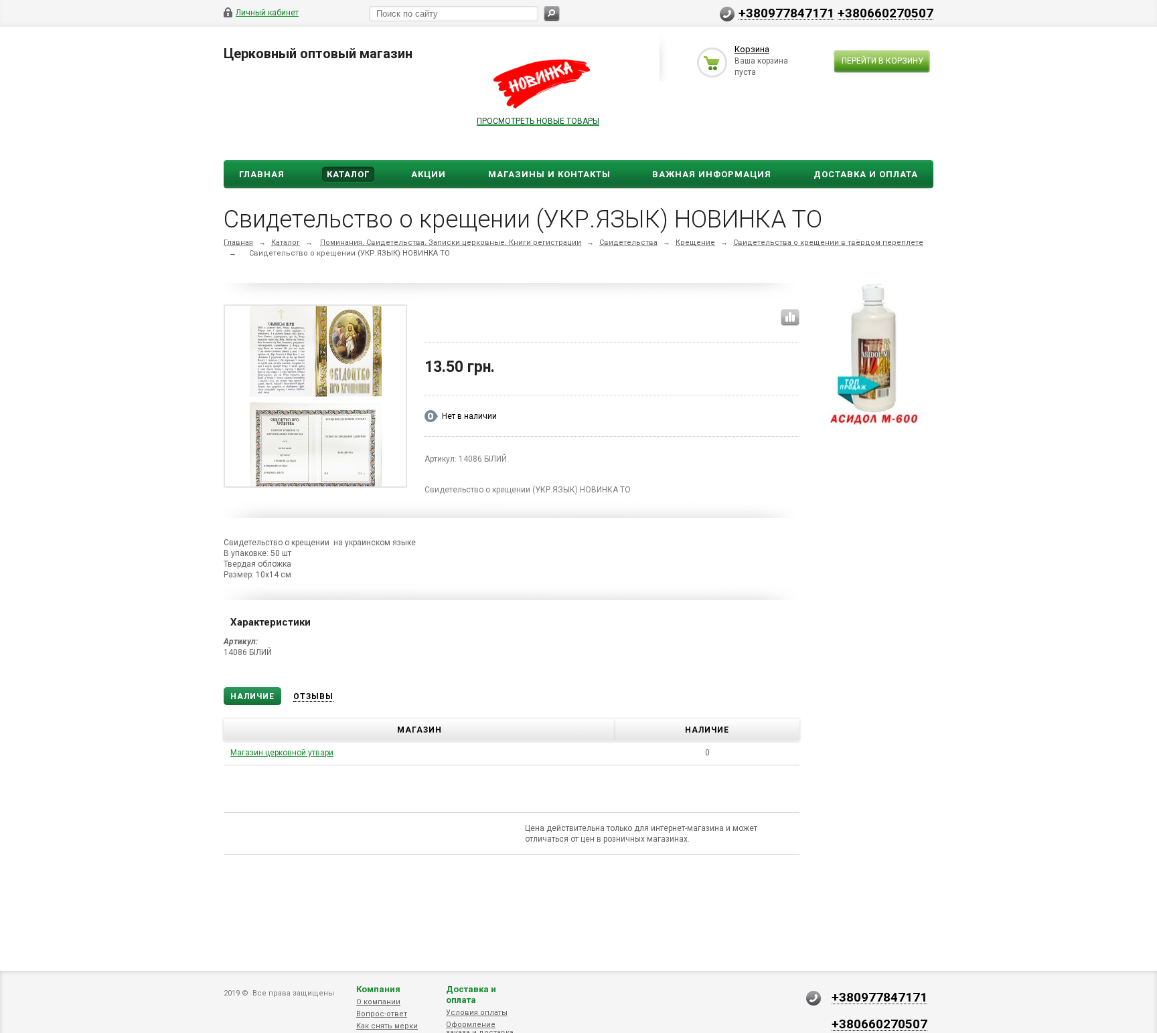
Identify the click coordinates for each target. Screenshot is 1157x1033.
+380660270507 (885, 12)
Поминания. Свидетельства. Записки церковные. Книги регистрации (450, 242)
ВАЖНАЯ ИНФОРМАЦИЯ (711, 174)
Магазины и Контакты (549, 174)
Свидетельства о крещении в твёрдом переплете (828, 242)
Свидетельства (628, 242)
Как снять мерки (387, 1026)
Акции (428, 174)
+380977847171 (786, 12)
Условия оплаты (477, 1012)
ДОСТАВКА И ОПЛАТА (866, 174)
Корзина (752, 49)
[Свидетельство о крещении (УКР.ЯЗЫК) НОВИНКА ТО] (316, 398)
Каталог (348, 174)
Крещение (695, 242)
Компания (378, 989)
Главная (262, 174)
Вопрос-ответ (381, 1014)
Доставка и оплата (471, 994)
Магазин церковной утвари (281, 752)
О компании (378, 1002)
